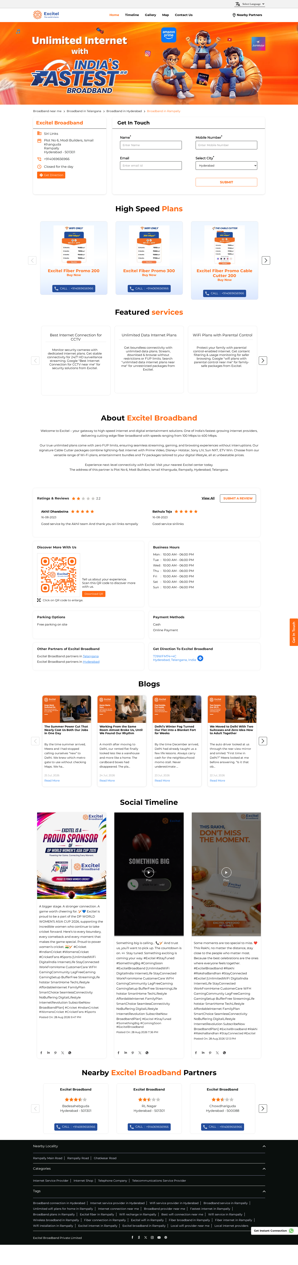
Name (125, 137)
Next (266, 260)
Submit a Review (238, 498)
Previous (32, 260)
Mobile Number (209, 137)
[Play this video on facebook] (149, 874)
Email (124, 158)
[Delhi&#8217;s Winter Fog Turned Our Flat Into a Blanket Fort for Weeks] (177, 709)
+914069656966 (57, 159)
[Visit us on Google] (139, 1237)
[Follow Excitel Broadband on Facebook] (132, 1237)
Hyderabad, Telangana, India (174, 660)
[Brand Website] (165, 1237)
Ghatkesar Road (105, 1158)
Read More (52, 780)
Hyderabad (91, 662)
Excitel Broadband (75, 1089)
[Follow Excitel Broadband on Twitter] (145, 1237)
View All (208, 498)
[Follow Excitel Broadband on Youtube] (159, 1237)
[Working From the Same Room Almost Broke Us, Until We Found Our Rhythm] (122, 709)
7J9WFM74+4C (164, 656)
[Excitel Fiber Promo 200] (73, 258)
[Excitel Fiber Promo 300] (149, 258)
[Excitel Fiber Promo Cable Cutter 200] (224, 260)
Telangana (91, 656)
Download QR (94, 593)
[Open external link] (294, 645)
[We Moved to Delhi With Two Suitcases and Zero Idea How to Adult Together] (232, 709)
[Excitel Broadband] (46, 15)
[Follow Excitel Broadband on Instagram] (152, 1237)
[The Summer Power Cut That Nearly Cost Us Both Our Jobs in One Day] (66, 709)
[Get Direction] (200, 660)
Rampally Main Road (47, 1158)
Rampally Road (78, 1158)
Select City (205, 157)
